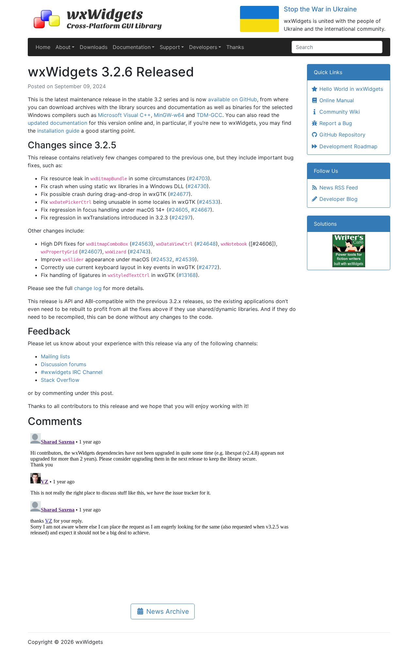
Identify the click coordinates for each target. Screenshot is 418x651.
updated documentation (57, 123)
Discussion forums (63, 364)
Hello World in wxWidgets (350, 89)
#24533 (208, 202)
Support (170, 47)
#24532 (162, 259)
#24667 (200, 209)
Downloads (93, 47)
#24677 (179, 194)
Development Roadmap (348, 146)
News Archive (166, 611)
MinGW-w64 (169, 115)
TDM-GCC (209, 115)
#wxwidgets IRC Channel (72, 372)
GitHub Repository (341, 134)
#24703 (198, 178)
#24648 (206, 243)
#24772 (208, 267)
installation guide (58, 130)
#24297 (181, 217)
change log (88, 288)
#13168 (187, 275)
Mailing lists (55, 356)
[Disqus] (162, 512)
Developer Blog (338, 199)
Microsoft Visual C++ (124, 115)
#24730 (197, 186)
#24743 (139, 251)
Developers (203, 47)
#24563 (141, 243)
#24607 (90, 251)
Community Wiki (339, 111)
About (63, 47)
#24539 (185, 259)
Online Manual (336, 100)
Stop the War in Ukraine (320, 9)
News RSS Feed (338, 187)
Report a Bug (335, 123)
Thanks (235, 47)
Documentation (132, 47)
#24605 (178, 209)
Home (43, 47)
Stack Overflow (60, 380)
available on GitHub (232, 99)
